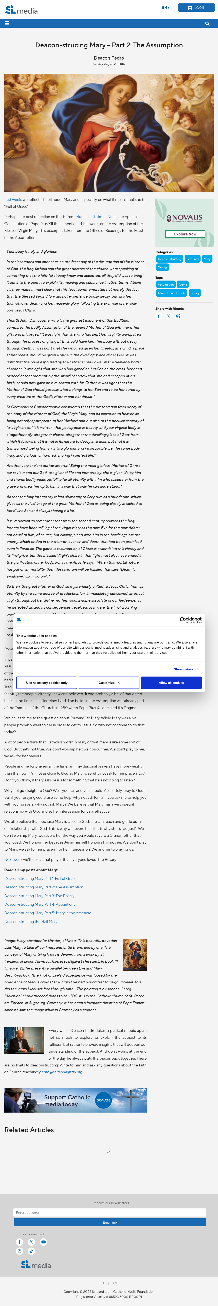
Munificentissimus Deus (95, 216)
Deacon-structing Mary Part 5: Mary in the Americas (48, 912)
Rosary (195, 293)
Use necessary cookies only (46, 682)
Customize (107, 682)
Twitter (162, 267)
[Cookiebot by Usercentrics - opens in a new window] (183, 620)
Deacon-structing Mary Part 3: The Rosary (39, 895)
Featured (192, 259)
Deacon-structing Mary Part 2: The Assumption (43, 886)
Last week (12, 199)
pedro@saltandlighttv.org (60, 1071)
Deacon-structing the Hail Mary (30, 921)
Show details (183, 669)
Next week (13, 859)
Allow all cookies (171, 682)
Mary (207, 259)
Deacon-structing (169, 259)
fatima (183, 284)
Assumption (166, 284)
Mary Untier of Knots (171, 293)
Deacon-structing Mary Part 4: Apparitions (39, 904)
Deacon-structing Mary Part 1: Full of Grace (40, 878)
